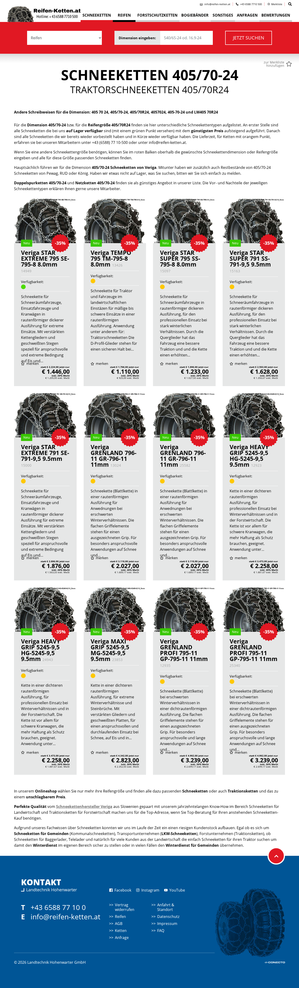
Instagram (149, 890)
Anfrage (122, 937)
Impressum (167, 923)
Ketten (121, 930)
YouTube (176, 890)
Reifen (120, 916)
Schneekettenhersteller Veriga (84, 806)
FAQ (160, 930)
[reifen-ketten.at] (44, 13)
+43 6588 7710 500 (250, 4)
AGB (118, 923)
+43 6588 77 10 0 (58, 907)
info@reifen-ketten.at (65, 916)
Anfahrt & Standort (165, 907)
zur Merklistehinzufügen (274, 64)
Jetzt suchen (248, 38)
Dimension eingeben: (138, 38)
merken (32, 363)
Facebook (122, 890)
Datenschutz (168, 916)
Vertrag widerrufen (124, 907)
